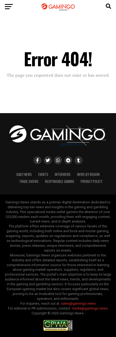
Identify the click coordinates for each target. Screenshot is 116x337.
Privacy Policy (91, 181)
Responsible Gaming (59, 181)
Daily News (24, 174)
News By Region (88, 174)
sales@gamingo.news (78, 303)
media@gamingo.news (90, 308)
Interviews (63, 174)
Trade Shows (29, 181)
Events (43, 174)
